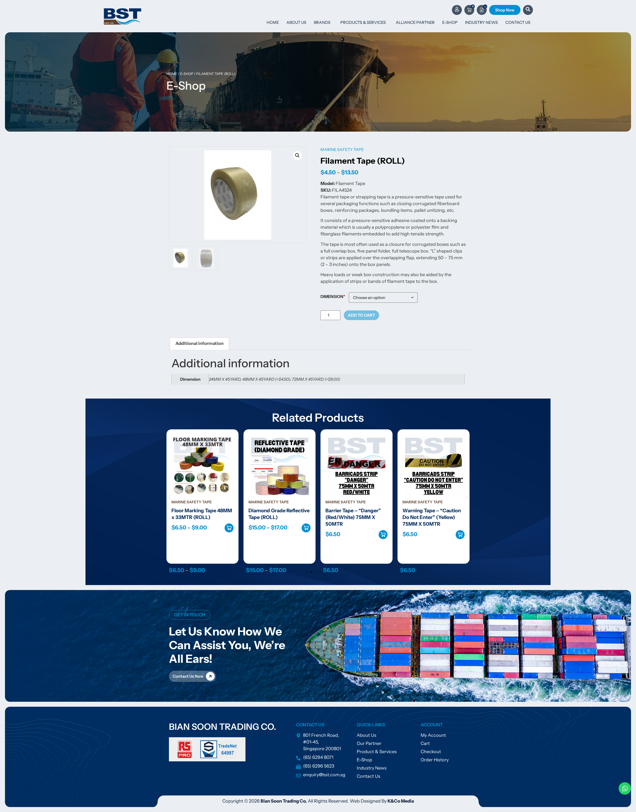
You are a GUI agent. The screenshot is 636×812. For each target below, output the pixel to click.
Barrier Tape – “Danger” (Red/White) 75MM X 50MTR (276, 517)
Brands (322, 22)
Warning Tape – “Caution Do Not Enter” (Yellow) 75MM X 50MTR (354, 517)
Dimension (331, 296)
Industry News (481, 22)
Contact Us (517, 22)
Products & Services (363, 22)
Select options (229, 527)
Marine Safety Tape (342, 149)
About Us (296, 22)
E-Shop (450, 22)
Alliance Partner (415, 22)
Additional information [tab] (199, 343)
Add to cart (361, 315)
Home (273, 22)
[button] (297, 155)
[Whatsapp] (625, 788)
